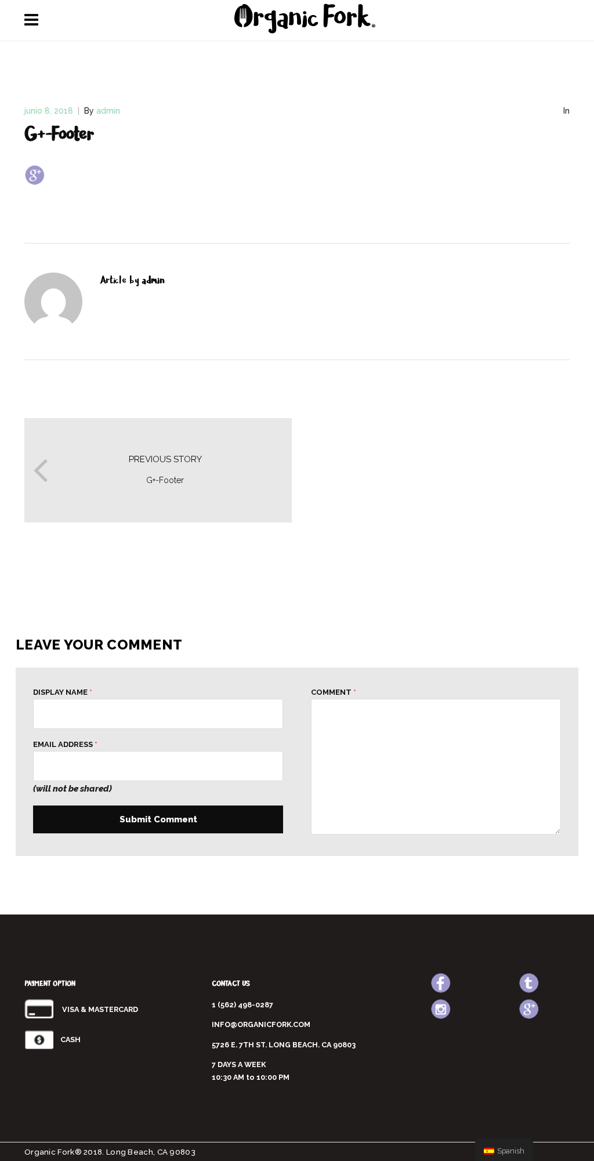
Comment (333, 692)
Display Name (62, 692)
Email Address (65, 744)
